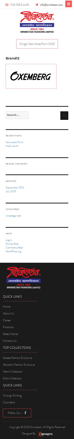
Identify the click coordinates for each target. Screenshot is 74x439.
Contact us (10, 341)
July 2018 (11, 191)
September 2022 (15, 187)
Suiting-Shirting (12, 395)
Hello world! (12, 146)
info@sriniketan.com (51, 5)
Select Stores (10, 334)
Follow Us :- (16, 413)
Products (8, 327)
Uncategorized (13, 216)
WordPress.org (13, 251)
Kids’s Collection (12, 378)
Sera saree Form (14, 142)
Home (6, 307)
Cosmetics (9, 402)
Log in (9, 240)
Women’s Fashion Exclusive (19, 365)
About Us (8, 313)
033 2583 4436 (19, 5)
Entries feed (12, 244)
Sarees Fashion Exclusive (17, 358)
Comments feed (14, 247)
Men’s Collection (12, 371)
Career (7, 320)
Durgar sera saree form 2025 (37, 44)
